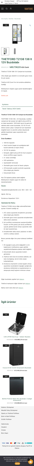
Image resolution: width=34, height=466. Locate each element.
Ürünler (3, 430)
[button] (30, 25)
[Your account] (11, 9)
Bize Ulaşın (4, 433)
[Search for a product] (7, 8)
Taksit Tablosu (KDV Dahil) (11, 109)
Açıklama (5, 104)
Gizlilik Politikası (6, 419)
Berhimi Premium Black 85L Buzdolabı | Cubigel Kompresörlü (17, 399)
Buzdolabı (18, 19)
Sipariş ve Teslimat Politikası (10, 413)
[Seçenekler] (17, 363)
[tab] (17, 104)
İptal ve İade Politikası (8, 416)
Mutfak (11, 19)
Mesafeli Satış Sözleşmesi (9, 410)
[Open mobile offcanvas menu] (2, 8)
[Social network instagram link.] (2, 2)
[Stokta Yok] (17, 332)
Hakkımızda (5, 424)
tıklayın (21, 279)
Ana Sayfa (4, 19)
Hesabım (4, 427)
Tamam (17, 463)
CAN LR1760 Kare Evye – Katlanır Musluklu (17, 337)
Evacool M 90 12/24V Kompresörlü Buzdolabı (17, 368)
